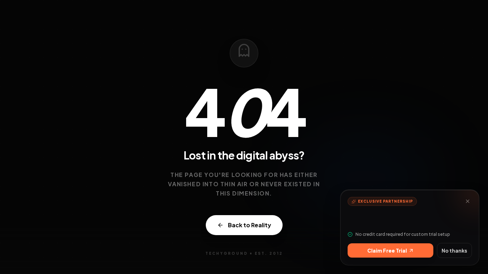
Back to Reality (249, 225)
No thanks (454, 250)
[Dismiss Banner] (467, 201)
